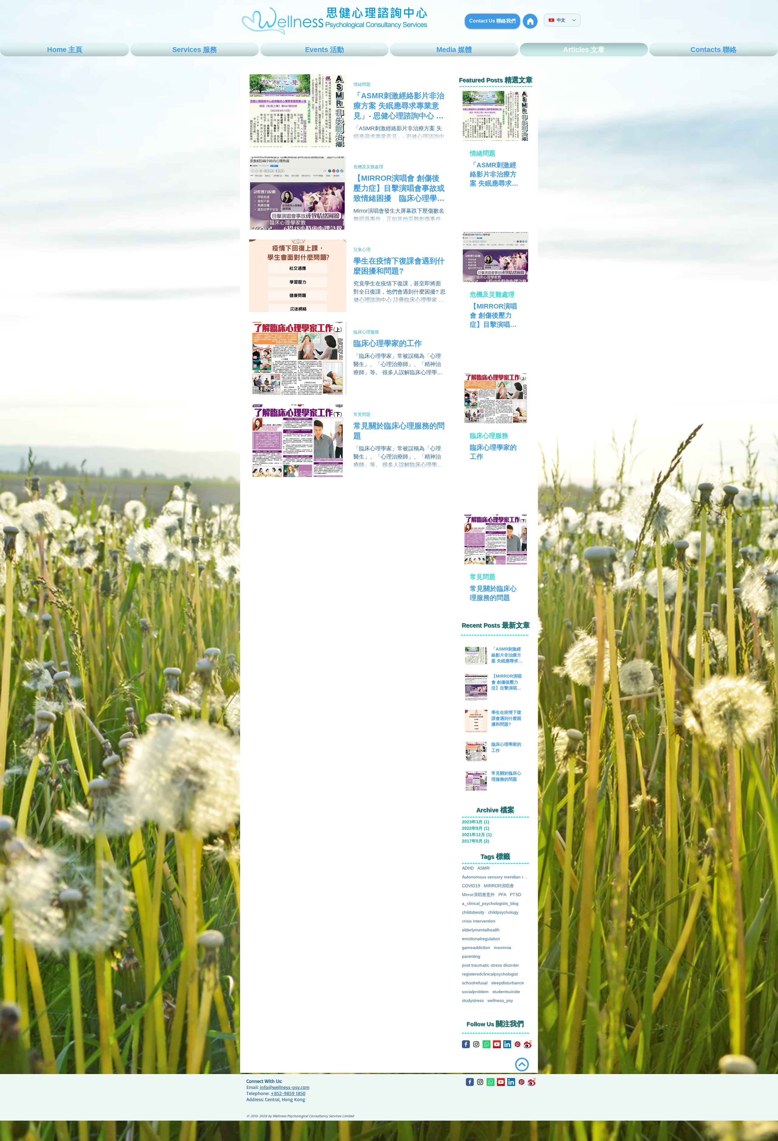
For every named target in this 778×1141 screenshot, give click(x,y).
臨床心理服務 (366, 331)
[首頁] (530, 21)
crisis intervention (478, 921)
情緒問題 (361, 84)
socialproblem (475, 991)
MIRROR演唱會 (499, 885)
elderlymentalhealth (481, 929)
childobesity (473, 912)
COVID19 (471, 885)
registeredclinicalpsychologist (490, 974)
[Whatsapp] (487, 1044)
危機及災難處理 (368, 166)
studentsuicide (506, 991)
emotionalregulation (481, 938)
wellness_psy (500, 1000)
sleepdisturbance (507, 982)
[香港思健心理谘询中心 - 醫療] (528, 1044)
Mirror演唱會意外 (478, 894)
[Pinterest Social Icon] (518, 1044)
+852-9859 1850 (287, 1093)
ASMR (483, 868)
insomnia (502, 947)
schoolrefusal (474, 982)
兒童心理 (361, 249)
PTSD (515, 894)
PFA (502, 894)
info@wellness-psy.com (284, 1087)
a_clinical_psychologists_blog (490, 903)
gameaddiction (476, 947)
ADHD (468, 868)
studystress (473, 1000)
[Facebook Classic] (466, 1044)
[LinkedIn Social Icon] (507, 1044)
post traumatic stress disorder (490, 965)
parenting (471, 956)
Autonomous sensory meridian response (496, 876)
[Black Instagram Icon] (476, 1044)
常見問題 (361, 414)
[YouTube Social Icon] (497, 1044)
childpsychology (503, 912)
